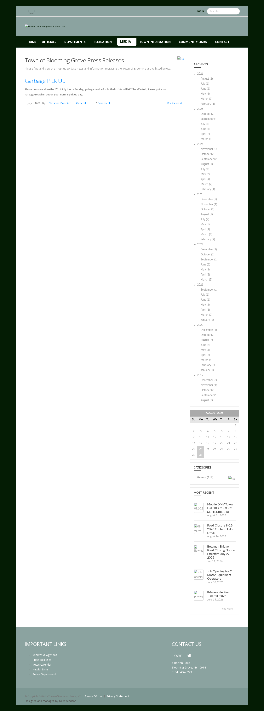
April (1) (205, 229)
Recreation (103, 42)
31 (200, 455)
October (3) (207, 335)
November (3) (209, 149)
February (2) (208, 239)
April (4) (205, 179)
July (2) (205, 219)
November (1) (209, 204)
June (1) (205, 129)
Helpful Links (40, 669)
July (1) (205, 83)
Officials (49, 42)
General (81, 103)
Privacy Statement (117, 696)
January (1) (207, 320)
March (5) (206, 279)
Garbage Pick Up (45, 81)
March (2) (206, 184)
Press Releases (41, 660)
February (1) (208, 104)
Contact (222, 42)
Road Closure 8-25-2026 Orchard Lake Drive (220, 529)
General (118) (205, 477)
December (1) (209, 249)
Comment (104, 103)
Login (200, 11)
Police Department (44, 674)
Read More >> (175, 103)
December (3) (209, 380)
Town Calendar (41, 664)
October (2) (207, 114)
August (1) (207, 164)
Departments (75, 42)
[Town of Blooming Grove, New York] (45, 26)
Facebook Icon (31, 11)
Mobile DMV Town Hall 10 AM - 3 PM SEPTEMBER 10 (220, 508)
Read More (227, 609)
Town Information (155, 42)
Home (32, 42)
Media (125, 41)
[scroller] (257, 706)
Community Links (193, 42)
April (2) (205, 134)
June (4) (205, 345)
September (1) (209, 119)
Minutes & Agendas (44, 655)
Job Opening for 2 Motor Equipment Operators (219, 575)
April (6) (205, 355)
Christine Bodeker (60, 103)
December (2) (209, 199)
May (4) (205, 94)
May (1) (205, 224)
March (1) (206, 139)
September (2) (209, 159)
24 (200, 449)
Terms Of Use (93, 696)
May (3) (205, 269)
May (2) (205, 174)
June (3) (205, 89)
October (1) (207, 254)
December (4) (209, 330)
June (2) (205, 264)
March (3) (206, 99)
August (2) (207, 78)
